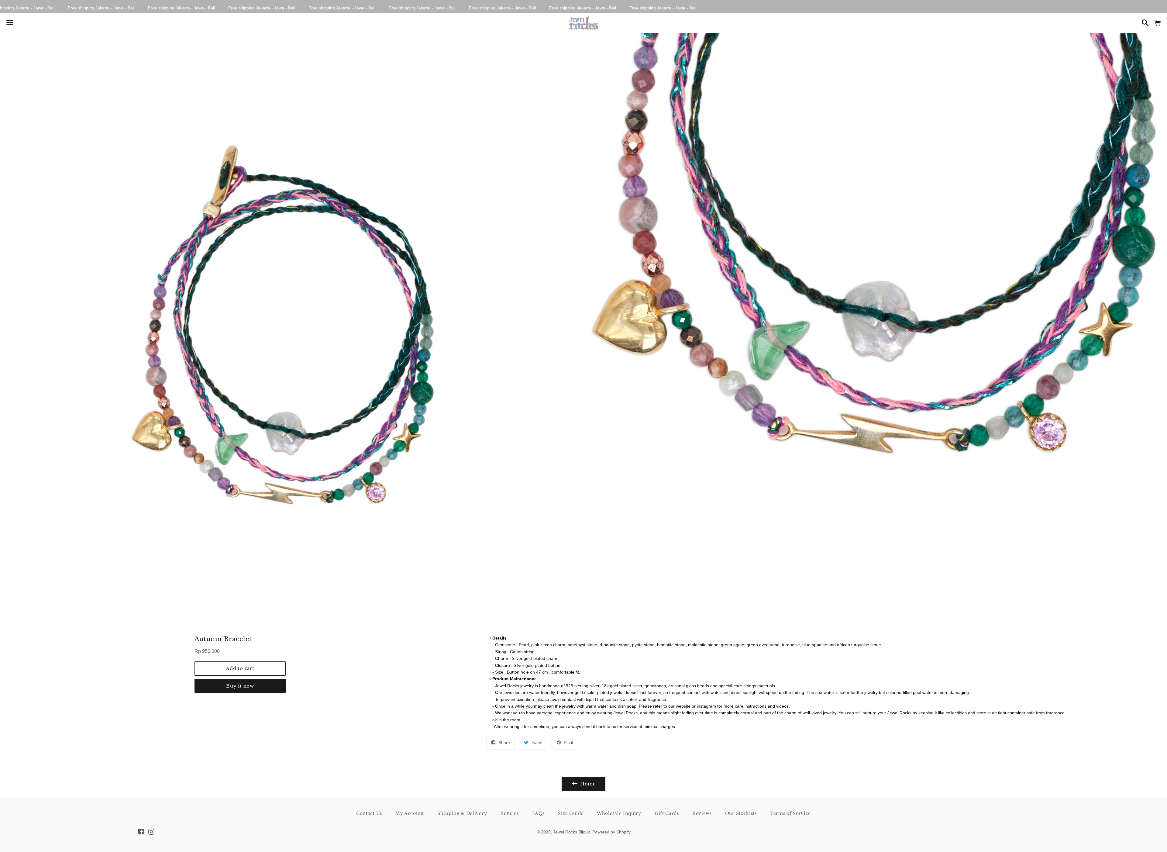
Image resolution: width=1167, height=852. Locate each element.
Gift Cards (667, 813)
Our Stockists (741, 813)
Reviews (702, 813)
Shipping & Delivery (462, 813)
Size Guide (571, 813)
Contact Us (369, 813)
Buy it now (240, 686)
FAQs (538, 813)
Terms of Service (790, 813)
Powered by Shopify (611, 832)
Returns (509, 813)
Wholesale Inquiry (619, 813)
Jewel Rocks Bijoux (571, 832)
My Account (409, 813)
